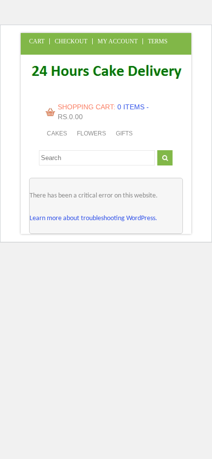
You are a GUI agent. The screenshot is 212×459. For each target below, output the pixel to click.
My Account (118, 41)
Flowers (91, 133)
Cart (36, 41)
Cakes (57, 133)
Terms (158, 41)
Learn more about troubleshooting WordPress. (93, 218)
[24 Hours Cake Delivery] (102, 87)
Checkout (71, 41)
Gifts (124, 133)
